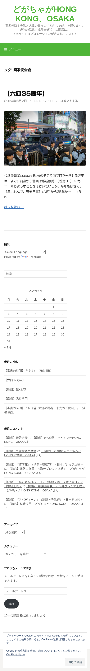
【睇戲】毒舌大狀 (16, 437)
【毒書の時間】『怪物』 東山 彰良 (28, 370)
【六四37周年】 (14, 380)
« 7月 (7, 347)
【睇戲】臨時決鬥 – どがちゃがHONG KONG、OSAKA (44, 503)
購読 (11, 604)
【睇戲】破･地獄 (15, 389)
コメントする (69, 101)
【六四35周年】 (26, 93)
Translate (35, 256)
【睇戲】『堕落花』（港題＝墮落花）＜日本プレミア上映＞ (43, 464)
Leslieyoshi (43, 101)
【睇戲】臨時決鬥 (16, 398)
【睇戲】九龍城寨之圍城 (20, 451)
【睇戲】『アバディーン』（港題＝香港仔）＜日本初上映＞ (43, 499)
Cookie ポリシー (15, 654)
